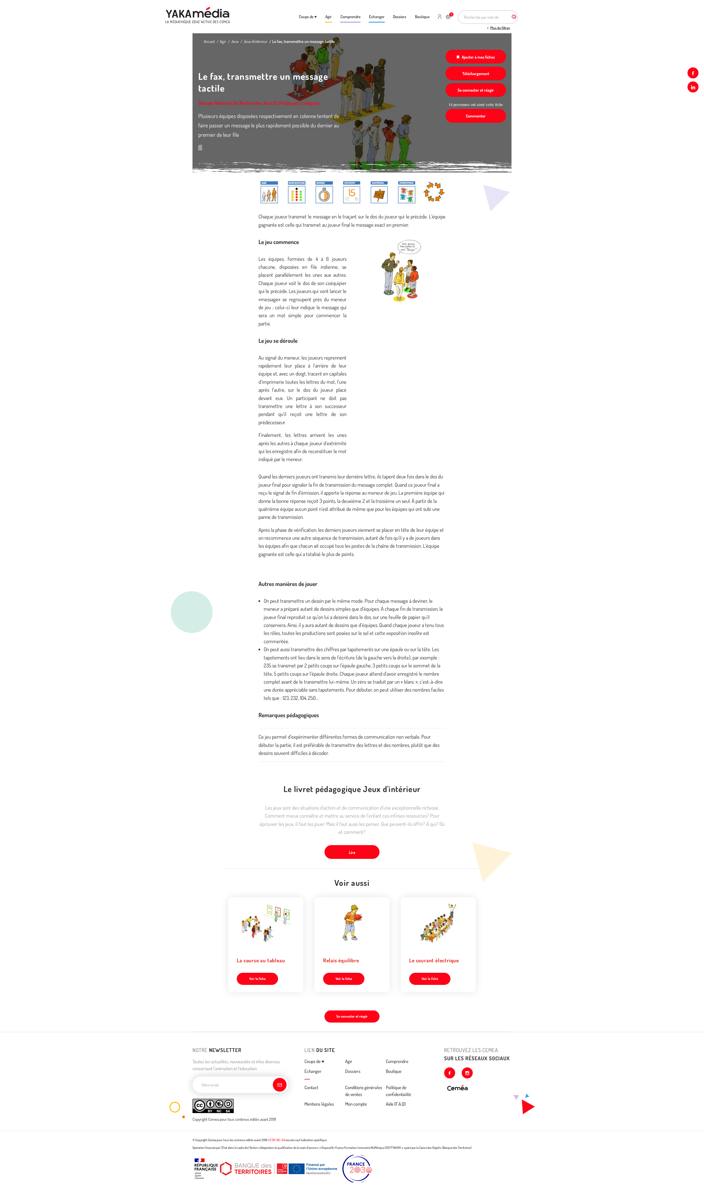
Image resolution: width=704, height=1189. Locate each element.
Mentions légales (319, 1104)
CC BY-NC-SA (276, 1140)
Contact (311, 1087)
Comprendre (350, 16)
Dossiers (399, 16)
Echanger (376, 16)
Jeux (234, 41)
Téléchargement (475, 73)
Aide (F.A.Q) (396, 1104)
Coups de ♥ (308, 16)
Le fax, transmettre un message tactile (303, 41)
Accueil (209, 41)
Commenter (476, 115)
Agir (328, 16)
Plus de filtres (500, 28)
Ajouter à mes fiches (478, 56)
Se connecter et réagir (476, 89)
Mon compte (356, 1104)
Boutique (422, 16)
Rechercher (513, 17)
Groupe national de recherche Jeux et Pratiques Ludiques (259, 103)
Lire (352, 852)
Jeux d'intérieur (255, 41)
